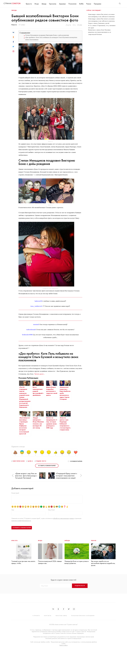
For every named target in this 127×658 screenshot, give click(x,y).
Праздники (97, 4)
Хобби (81, 4)
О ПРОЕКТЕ (36, 615)
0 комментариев (76, 461)
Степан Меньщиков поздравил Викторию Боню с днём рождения (47, 35)
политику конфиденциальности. (21, 521)
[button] (12, 475)
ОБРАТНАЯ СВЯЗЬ (61, 615)
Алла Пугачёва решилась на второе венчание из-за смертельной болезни (99, 32)
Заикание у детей (103, 23)
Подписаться (80, 585)
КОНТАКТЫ (47, 615)
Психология (72, 4)
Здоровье (62, 4)
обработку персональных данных (63, 518)
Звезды (43, 4)
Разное (88, 4)
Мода (36, 4)
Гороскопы (52, 4)
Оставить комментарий (47, 465)
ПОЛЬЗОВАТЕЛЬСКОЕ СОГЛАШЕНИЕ (82, 615)
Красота (29, 4)
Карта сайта (63, 645)
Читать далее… (39, 374)
